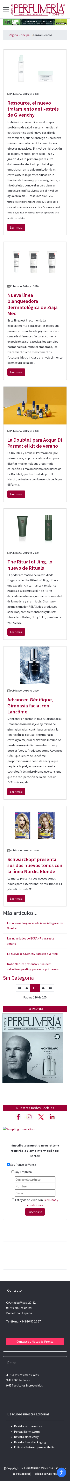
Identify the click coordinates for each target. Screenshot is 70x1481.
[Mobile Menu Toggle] (6, 9)
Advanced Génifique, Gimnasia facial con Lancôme (30, 705)
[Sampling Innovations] (19, 1129)
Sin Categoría (18, 977)
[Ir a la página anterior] (26, 988)
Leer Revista (33, 1056)
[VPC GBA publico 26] (35, 21)
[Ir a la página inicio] (19, 988)
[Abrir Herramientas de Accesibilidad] (61, 1472)
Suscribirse (35, 1212)
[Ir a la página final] (50, 988)
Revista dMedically (26, 1437)
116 (35, 988)
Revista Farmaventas (28, 1426)
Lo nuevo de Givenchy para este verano (32, 954)
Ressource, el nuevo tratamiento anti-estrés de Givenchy (33, 109)
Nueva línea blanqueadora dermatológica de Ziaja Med (32, 304)
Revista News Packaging (30, 1442)
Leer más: (16, 227)
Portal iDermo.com (27, 1431)
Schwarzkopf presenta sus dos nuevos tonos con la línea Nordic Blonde (34, 865)
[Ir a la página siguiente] (43, 988)
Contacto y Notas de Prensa (35, 1341)
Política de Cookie (44, 1474)
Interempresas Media (40, 1447)
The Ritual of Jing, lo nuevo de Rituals (29, 564)
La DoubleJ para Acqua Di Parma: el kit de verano (34, 443)
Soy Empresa (23, 1172)
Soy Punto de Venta (23, 1164)
